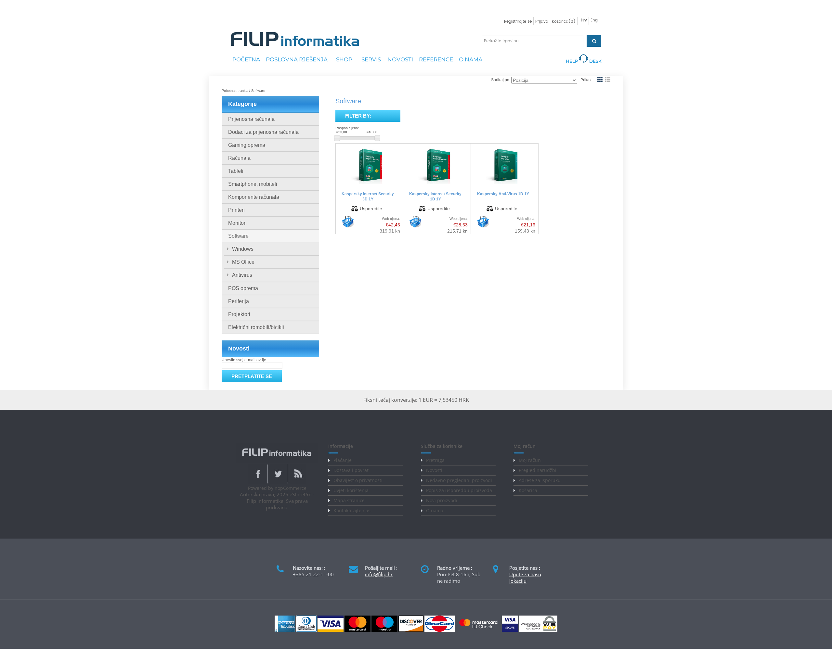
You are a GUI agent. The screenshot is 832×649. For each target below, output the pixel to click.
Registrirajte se (518, 22)
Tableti (235, 171)
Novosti (434, 470)
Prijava (541, 22)
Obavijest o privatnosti (358, 480)
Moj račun (530, 460)
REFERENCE (436, 59)
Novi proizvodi (441, 500)
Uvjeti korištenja (351, 490)
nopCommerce (290, 488)
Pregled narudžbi (537, 470)
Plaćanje (342, 460)
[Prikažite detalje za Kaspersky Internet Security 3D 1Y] (369, 183)
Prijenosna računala (251, 119)
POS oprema (243, 288)
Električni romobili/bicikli (256, 327)
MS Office (243, 262)
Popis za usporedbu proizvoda (459, 490)
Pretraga (435, 460)
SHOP (344, 59)
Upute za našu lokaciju (525, 577)
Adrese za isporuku (540, 480)
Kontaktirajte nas (351, 510)
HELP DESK (583, 61)
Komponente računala (253, 197)
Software (238, 236)
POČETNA (246, 59)
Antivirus (242, 275)
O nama (434, 510)
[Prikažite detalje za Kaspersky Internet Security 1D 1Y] (437, 183)
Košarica (528, 490)
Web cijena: (391, 219)
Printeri (236, 210)
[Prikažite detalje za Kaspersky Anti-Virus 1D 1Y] (504, 183)
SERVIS (371, 59)
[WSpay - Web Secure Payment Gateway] (538, 630)
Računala (239, 158)
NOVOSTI (400, 59)
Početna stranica (235, 91)
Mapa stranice (349, 500)
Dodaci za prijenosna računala (263, 132)
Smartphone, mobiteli (252, 184)
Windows (243, 249)
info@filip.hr (379, 574)
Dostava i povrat (351, 470)
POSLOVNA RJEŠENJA (297, 59)
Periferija (238, 301)
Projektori (239, 314)
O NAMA (470, 59)
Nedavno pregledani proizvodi (459, 480)
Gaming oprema (246, 145)
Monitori (237, 223)
